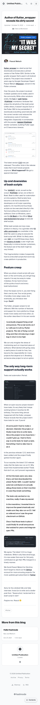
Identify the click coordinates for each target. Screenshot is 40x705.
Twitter (33, 574)
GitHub (29, 569)
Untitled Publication (15, 3)
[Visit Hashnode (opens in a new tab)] (20, 694)
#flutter (7, 610)
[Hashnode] (20, 662)
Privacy (20, 677)
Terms (27, 677)
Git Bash (13, 216)
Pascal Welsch (15, 61)
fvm (13, 98)
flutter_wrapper (10, 68)
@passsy (19, 83)
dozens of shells (13, 241)
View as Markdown (21, 29)
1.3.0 (20, 162)
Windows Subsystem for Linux (18, 217)
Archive (13, 677)
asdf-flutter (22, 98)
